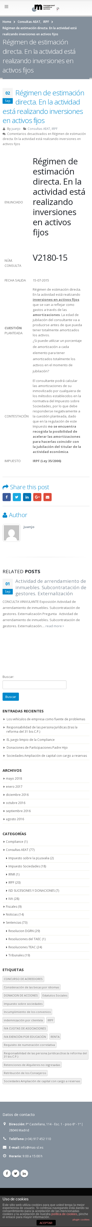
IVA (10, 899)
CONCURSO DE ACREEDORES (23, 979)
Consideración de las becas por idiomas (31, 987)
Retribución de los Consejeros (25, 1073)
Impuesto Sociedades (24, 866)
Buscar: (8, 676)
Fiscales (11, 906)
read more (54, 626)
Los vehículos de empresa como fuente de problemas (46, 719)
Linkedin (24, 1173)
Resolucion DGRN (21, 931)
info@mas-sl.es (32, 1147)
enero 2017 (14, 786)
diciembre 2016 (17, 795)
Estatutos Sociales (54, 995)
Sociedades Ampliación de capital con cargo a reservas (47, 755)
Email (47, 497)
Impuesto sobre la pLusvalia (28, 858)
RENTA (55, 1037)
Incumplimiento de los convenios (27, 1012)
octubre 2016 (15, 803)
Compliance (14, 841)
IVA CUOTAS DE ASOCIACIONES (25, 1028)
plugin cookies (81, 1219)
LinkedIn (27, 497)
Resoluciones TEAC (22, 947)
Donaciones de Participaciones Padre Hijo (37, 747)
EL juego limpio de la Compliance (31, 740)
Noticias (12, 914)
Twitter (17, 497)
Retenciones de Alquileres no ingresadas (32, 1065)
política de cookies (64, 1214)
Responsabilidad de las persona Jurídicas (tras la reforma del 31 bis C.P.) (41, 729)
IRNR (11, 874)
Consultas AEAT (39, 129)
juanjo (16, 129)
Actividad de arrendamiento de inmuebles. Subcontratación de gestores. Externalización (50, 587)
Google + (37, 497)
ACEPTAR (46, 1222)
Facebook (7, 497)
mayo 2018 (14, 778)
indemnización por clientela (23, 1020)
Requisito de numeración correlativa (29, 1045)
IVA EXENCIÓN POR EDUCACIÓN (25, 1037)
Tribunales (16, 955)
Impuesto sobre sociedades (23, 1004)
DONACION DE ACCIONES (21, 995)
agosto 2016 (15, 819)
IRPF (54, 129)
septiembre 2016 (18, 811)
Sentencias (13, 922)
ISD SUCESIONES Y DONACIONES (31, 890)
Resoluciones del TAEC (24, 939)
